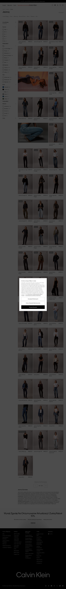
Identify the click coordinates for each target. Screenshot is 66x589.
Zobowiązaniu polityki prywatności (33, 295)
